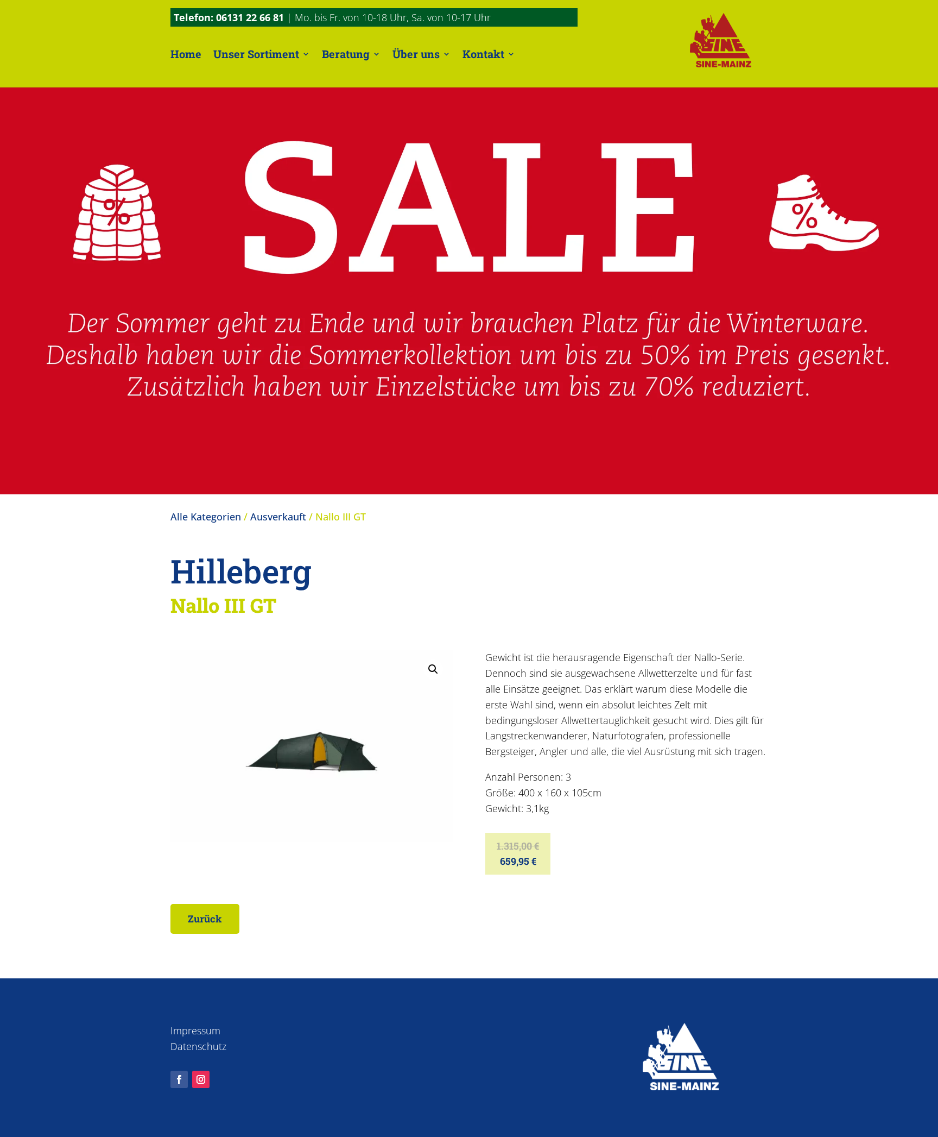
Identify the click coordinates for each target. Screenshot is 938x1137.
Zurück (205, 918)
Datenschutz (198, 1046)
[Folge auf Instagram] (201, 1079)
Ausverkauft (278, 516)
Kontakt (483, 54)
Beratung (346, 54)
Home (185, 54)
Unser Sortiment (256, 54)
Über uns (416, 54)
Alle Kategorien (205, 516)
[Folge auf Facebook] (179, 1079)
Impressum (195, 1030)
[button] (433, 669)
